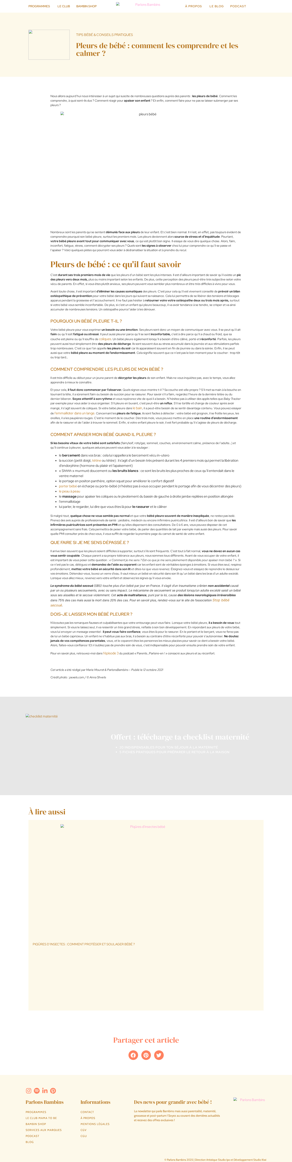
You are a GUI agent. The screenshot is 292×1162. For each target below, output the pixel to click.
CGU (84, 1136)
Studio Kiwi (259, 1159)
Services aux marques (44, 1130)
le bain (137, 408)
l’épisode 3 (111, 653)
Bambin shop (36, 1124)
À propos (88, 1118)
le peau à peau (69, 491)
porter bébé (68, 486)
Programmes (36, 1112)
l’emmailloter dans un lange (74, 413)
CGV (84, 1130)
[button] (133, 1055)
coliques (105, 339)
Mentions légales (95, 1124)
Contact (87, 1112)
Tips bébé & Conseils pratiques (104, 35)
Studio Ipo (224, 1159)
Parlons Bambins (44, 1102)
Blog (30, 1142)
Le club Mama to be (41, 1118)
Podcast (32, 1136)
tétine (96, 460)
